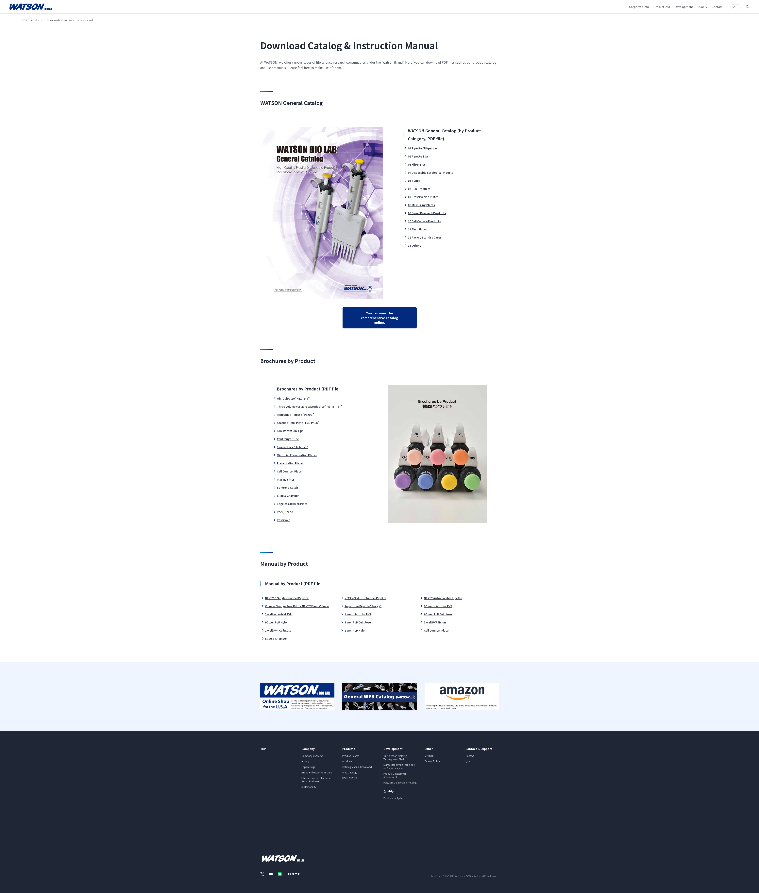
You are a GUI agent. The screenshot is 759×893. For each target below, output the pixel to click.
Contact (469, 755)
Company (308, 749)
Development (393, 749)
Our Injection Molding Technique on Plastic (395, 757)
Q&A (467, 761)
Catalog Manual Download (357, 767)
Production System (393, 798)
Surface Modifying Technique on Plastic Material (399, 766)
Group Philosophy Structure (316, 772)
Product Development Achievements (395, 775)
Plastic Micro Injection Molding (399, 782)
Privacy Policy (432, 761)
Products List (349, 761)
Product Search (350, 755)
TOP (24, 20)
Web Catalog (349, 772)
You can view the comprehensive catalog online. (379, 318)
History (305, 761)
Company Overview (312, 755)
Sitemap (429, 755)
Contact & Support (478, 749)
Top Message (308, 767)
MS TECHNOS (349, 778)
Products (36, 20)
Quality (388, 791)
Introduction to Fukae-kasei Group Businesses (316, 779)
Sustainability (308, 786)
